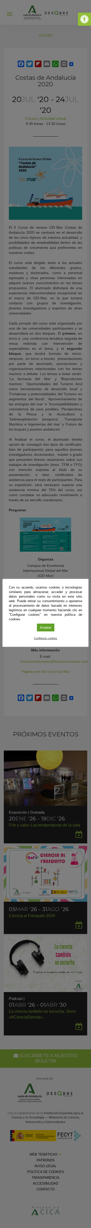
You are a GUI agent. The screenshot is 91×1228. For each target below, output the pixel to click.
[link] (84, 19)
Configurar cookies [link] (45, 638)
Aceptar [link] (45, 627)
